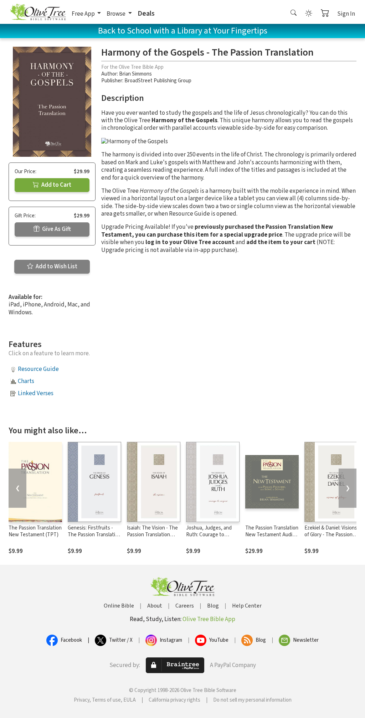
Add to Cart (55, 185)
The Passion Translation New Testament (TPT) (35, 531)
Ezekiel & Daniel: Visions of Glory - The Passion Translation (330, 534)
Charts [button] (26, 381)
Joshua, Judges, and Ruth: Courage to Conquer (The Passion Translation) (210, 538)
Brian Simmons (135, 74)
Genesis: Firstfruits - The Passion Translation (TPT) (94, 534)
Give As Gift (56, 229)
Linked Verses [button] (35, 393)
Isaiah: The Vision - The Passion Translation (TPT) (152, 534)
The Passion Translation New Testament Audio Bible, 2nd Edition (271, 534)
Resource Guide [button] (38, 369)
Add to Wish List (56, 266)
